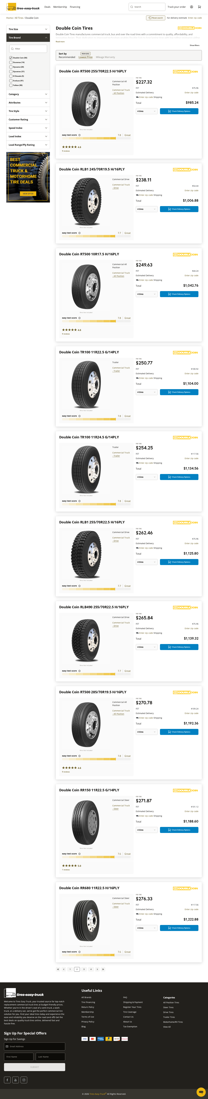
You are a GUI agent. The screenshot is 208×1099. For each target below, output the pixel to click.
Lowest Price (85, 57)
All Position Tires (171, 1002)
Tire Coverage (129, 1012)
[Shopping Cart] (199, 7)
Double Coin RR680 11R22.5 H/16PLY (89, 887)
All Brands (86, 997)
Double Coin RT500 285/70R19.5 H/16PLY (92, 692)
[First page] (58, 969)
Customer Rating (18, 119)
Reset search (157, 18)
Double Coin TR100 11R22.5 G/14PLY (89, 352)
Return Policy (87, 1007)
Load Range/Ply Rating (22, 144)
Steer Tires (168, 1007)
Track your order (177, 6)
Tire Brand (15, 37)
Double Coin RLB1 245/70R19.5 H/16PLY (92, 169)
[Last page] (103, 969)
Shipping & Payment (133, 1002)
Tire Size (13, 29)
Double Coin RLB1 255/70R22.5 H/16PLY (92, 522)
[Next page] (97, 969)
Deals (47, 6)
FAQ (125, 997)
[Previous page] (63, 969)
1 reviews (66, 869)
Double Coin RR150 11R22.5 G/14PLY (89, 790)
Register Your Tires (132, 1007)
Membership (60, 6)
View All (167, 1026)
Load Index (15, 136)
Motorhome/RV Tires (173, 1022)
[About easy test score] (79, 135)
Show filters (194, 45)
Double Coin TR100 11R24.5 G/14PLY (89, 437)
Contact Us (128, 1016)
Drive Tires (168, 1012)
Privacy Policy (87, 1021)
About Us (127, 1021)
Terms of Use (87, 1016)
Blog (83, 1026)
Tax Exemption (130, 1026)
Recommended (67, 57)
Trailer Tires (169, 1017)
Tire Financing (88, 1002)
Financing (75, 6)
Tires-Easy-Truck (98, 1093)
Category (14, 94)
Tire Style (14, 111)
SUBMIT (34, 1067)
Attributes (14, 102)
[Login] (191, 7)
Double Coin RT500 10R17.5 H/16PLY (89, 254)
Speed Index (15, 128)
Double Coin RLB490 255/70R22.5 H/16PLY (94, 607)
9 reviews (66, 151)
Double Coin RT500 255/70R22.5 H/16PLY (92, 71)
